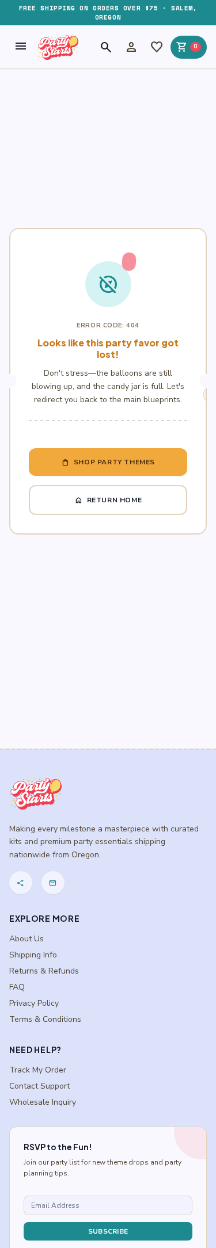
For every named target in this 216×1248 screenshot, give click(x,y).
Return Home (108, 500)
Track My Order (37, 1069)
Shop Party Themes (108, 462)
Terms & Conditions (45, 1019)
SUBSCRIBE (108, 1231)
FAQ (17, 987)
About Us (26, 938)
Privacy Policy (34, 1003)
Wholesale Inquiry (42, 1102)
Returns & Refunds (44, 970)
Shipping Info (33, 954)
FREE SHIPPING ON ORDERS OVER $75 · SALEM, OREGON (108, 12)
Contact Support (39, 1086)
